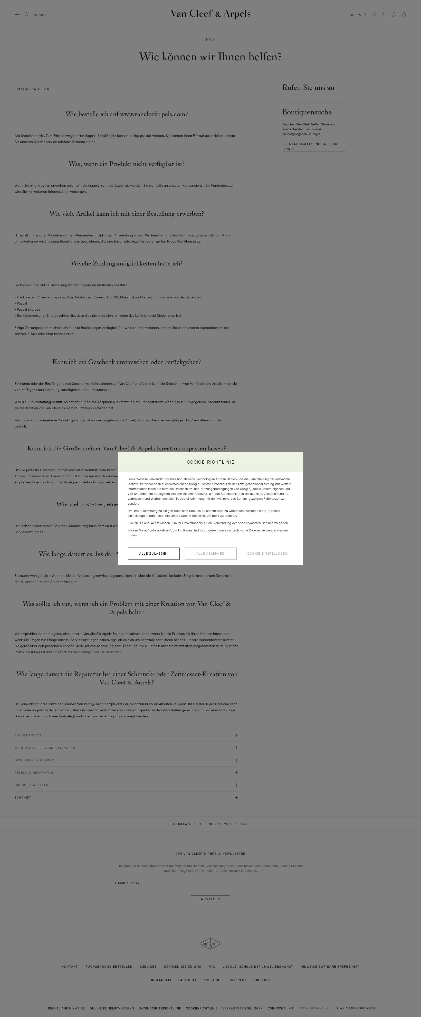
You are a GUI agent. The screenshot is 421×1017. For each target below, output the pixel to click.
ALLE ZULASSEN (153, 553)
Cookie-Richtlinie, (193, 516)
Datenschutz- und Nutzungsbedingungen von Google (212, 489)
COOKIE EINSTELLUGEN (267, 553)
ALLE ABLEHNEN (210, 553)
